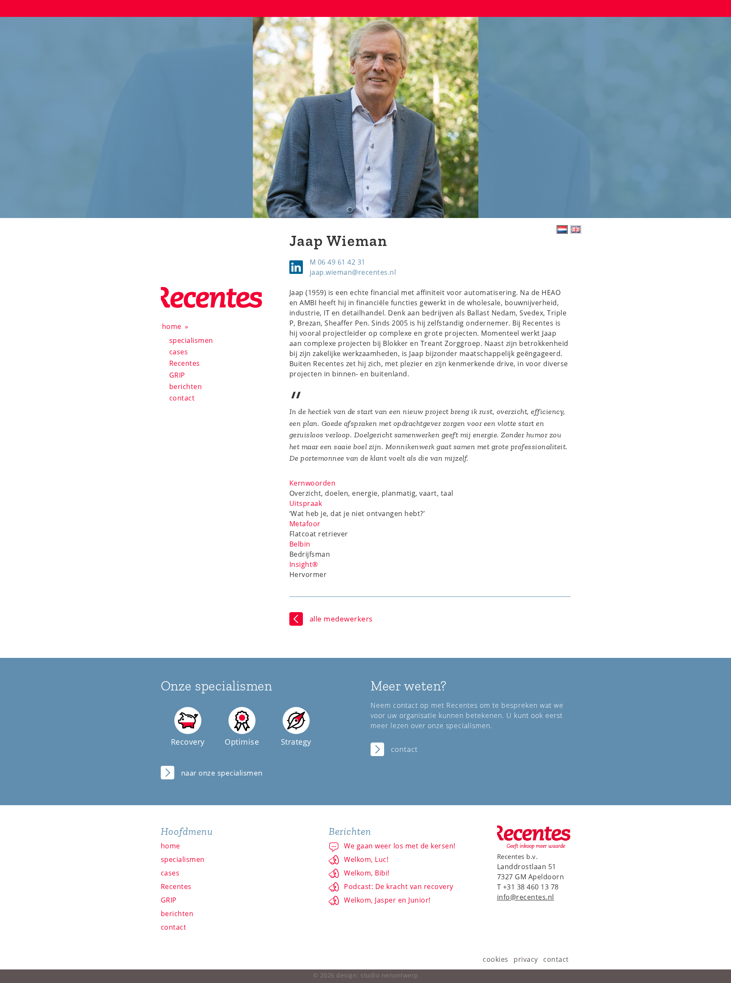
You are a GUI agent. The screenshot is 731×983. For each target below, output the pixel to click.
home (171, 326)
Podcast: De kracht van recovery (398, 886)
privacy (526, 959)
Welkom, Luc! (366, 859)
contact (182, 398)
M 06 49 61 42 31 (338, 262)
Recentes (184, 363)
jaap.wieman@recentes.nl (353, 272)
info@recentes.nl (525, 897)
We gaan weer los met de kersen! (400, 845)
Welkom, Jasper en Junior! (387, 900)
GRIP (177, 375)
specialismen (191, 340)
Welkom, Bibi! (367, 873)
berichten (185, 386)
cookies (495, 959)
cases (178, 351)
